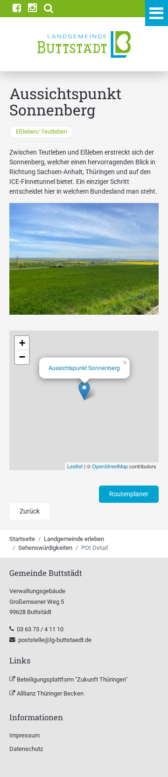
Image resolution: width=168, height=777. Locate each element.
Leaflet (75, 466)
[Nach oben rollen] (149, 758)
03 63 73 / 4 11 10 (41, 629)
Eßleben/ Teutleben (41, 131)
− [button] (22, 357)
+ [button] (22, 343)
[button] (48, 8)
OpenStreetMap (110, 466)
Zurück (30, 511)
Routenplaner (128, 494)
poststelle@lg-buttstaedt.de (54, 639)
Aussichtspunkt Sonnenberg (84, 368)
